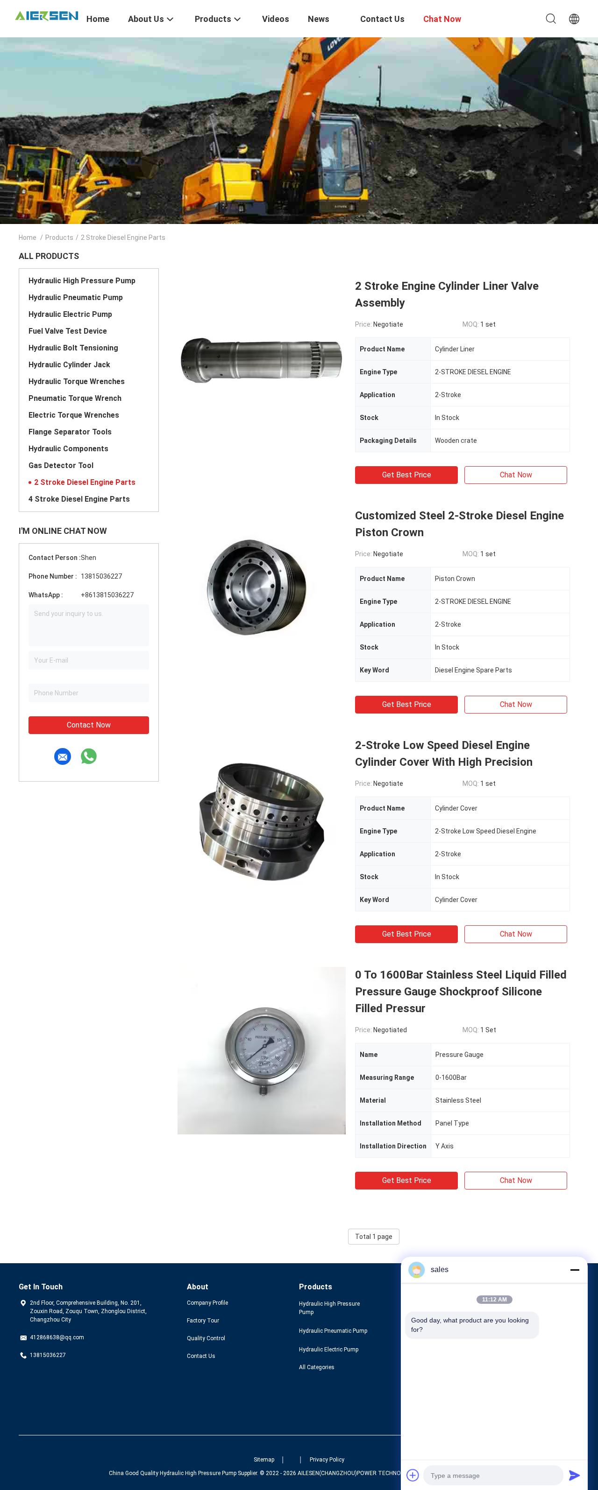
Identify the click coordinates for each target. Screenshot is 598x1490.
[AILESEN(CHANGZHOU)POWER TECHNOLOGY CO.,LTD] (47, 15)
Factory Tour (203, 1320)
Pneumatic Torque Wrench (74, 398)
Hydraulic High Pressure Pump (81, 280)
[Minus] (574, 1269)
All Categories (317, 1367)
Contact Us (201, 1356)
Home (27, 237)
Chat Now (516, 474)
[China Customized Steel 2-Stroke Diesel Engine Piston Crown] (262, 591)
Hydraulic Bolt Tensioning (73, 347)
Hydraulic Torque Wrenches (76, 381)
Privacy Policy (327, 1459)
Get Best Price (406, 474)
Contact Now (89, 725)
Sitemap (264, 1459)
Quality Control (206, 1338)
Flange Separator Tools (70, 431)
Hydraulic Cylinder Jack (69, 364)
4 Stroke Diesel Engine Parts (79, 499)
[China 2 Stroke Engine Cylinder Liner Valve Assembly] (262, 361)
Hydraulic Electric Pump (70, 314)
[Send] (574, 1475)
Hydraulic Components (68, 448)
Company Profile (207, 1303)
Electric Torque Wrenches (73, 415)
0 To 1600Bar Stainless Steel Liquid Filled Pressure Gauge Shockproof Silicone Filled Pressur (461, 991)
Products (59, 237)
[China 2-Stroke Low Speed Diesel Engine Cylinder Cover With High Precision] (261, 821)
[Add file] (413, 1475)
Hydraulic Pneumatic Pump (75, 297)
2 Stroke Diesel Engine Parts (84, 482)
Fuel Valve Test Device (67, 331)
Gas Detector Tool (60, 465)
